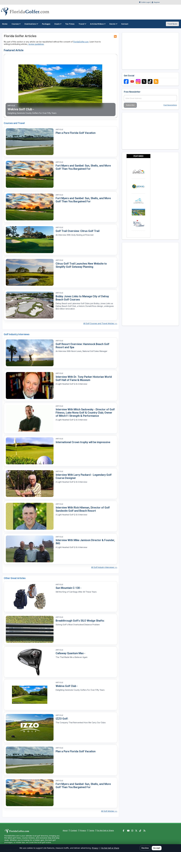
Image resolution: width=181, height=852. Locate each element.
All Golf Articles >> (109, 811)
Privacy (83, 830)
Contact (73, 830)
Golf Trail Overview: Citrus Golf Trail (78, 231)
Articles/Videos (97, 24)
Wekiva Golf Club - (67, 686)
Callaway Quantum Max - (70, 653)
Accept (156, 848)
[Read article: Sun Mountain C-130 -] (30, 596)
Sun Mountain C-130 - (68, 587)
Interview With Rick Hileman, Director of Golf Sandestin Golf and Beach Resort (83, 509)
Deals (56, 24)
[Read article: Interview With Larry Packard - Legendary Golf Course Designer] (30, 483)
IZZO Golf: (62, 718)
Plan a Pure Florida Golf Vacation (76, 132)
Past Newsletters (170, 105)
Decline (145, 848)
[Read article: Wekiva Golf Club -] (30, 694)
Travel (81, 24)
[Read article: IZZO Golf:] (30, 727)
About (65, 830)
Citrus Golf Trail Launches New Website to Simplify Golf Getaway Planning (81, 265)
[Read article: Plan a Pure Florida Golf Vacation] (30, 141)
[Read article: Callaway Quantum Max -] (30, 662)
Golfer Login (145, 2)
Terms (91, 830)
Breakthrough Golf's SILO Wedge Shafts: (80, 620)
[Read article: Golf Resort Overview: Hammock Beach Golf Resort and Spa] (30, 352)
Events (112, 24)
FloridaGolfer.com (81, 42)
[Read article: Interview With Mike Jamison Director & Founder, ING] (30, 549)
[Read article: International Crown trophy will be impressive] (30, 450)
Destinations (30, 24)
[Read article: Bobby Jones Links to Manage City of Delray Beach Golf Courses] (30, 305)
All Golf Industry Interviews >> (104, 567)
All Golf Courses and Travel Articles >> (100, 323)
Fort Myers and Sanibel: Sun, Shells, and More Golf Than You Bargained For (83, 167)
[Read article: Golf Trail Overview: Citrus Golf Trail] (30, 239)
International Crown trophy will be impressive (83, 442)
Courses (15, 24)
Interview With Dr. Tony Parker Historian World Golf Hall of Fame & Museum (84, 378)
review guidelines (36, 44)
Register (157, 2)
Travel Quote (172, 24)
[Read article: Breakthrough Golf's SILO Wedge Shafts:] (30, 629)
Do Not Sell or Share (105, 830)
